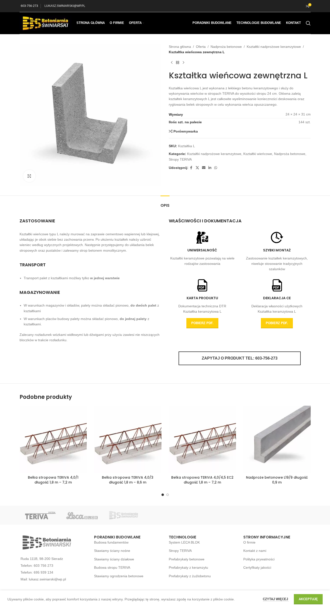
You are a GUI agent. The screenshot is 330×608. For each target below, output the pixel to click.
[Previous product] (172, 63)
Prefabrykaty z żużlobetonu (190, 576)
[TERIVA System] (40, 515)
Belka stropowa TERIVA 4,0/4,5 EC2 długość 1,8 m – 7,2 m (202, 480)
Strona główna (180, 47)
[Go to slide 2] (167, 495)
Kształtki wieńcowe (257, 154)
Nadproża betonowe (226, 47)
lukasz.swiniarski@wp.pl (47, 579)
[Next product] (183, 63)
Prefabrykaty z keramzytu (188, 567)
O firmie (249, 542)
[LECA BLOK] (82, 515)
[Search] (308, 23)
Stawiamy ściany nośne (112, 551)
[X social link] (197, 168)
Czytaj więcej (276, 599)
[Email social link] (204, 168)
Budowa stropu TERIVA (112, 567)
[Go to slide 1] (162, 495)
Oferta (201, 47)
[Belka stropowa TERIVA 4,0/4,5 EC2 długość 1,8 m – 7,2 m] (202, 439)
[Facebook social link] (191, 168)
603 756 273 (43, 565)
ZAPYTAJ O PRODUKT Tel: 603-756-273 (239, 358)
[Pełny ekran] (29, 176)
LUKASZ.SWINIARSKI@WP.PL (64, 6)
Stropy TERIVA (180, 159)
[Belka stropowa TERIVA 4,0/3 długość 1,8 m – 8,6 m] (127, 439)
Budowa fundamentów (111, 542)
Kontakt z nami (254, 551)
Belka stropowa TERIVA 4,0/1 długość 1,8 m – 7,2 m (53, 480)
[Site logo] (46, 23)
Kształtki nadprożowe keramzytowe (274, 47)
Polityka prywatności (259, 559)
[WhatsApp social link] (216, 168)
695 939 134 (43, 572)
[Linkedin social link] (210, 168)
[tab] (165, 203)
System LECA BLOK (184, 542)
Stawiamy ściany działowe (114, 559)
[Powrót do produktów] (178, 63)
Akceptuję (308, 599)
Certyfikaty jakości (257, 567)
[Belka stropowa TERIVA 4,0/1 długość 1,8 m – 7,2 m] (53, 439)
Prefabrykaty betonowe (186, 559)
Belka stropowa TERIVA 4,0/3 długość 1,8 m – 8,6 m (127, 480)
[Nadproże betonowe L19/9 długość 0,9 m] (277, 439)
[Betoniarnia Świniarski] (123, 515)
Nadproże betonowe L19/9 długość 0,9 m (277, 480)
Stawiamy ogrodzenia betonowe (118, 576)
